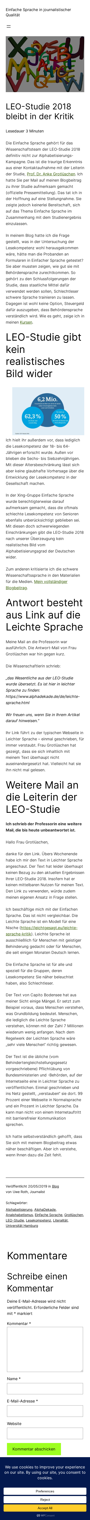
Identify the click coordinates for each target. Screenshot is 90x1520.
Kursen (26, 322)
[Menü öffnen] (9, 26)
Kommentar (19, 1323)
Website (14, 1423)
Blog (55, 1186)
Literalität (60, 1220)
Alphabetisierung (19, 1209)
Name (14, 1378)
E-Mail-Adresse (22, 1401)
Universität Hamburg (22, 1225)
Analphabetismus (19, 1215)
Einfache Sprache (48, 1215)
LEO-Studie (15, 1220)
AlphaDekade (45, 1209)
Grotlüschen (73, 1215)
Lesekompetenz (38, 1220)
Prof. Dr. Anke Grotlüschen (51, 174)
